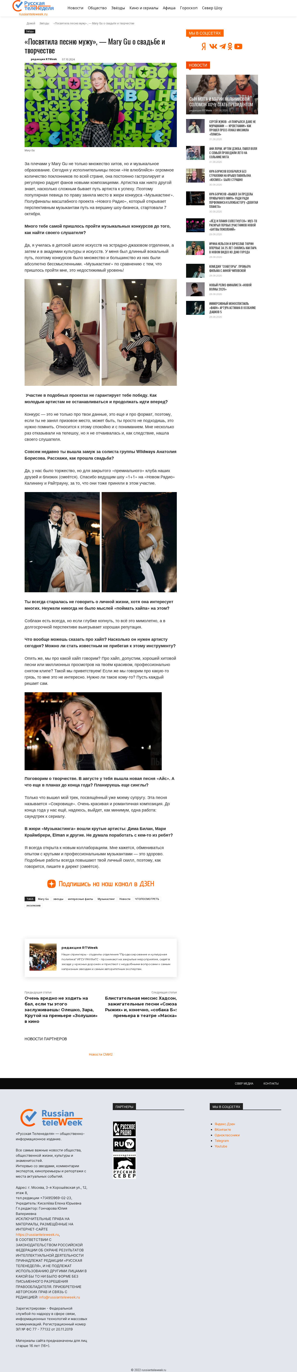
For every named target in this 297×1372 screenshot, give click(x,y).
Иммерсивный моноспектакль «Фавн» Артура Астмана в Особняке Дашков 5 (232, 307)
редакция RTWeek (44, 59)
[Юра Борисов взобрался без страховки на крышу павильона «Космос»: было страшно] (195, 176)
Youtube (221, 1146)
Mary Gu (43, 899)
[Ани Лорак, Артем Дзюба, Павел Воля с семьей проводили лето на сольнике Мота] (195, 153)
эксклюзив (33, 905)
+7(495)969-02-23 (55, 1198)
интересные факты (80, 899)
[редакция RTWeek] (43, 958)
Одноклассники (227, 1135)
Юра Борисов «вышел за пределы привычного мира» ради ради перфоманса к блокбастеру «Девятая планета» (233, 200)
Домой (31, 23)
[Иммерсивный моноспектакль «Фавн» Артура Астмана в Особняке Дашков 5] (195, 308)
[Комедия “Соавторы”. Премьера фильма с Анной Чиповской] (195, 271)
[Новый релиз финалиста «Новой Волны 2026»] (195, 289)
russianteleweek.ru (33, 14)
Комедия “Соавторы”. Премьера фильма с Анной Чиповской (230, 268)
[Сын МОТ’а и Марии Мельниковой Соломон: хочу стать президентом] (222, 94)
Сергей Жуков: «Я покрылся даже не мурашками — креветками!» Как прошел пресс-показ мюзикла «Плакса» (232, 127)
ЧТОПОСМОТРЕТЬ (147, 899)
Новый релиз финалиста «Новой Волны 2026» (230, 287)
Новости (124, 899)
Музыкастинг (106, 899)
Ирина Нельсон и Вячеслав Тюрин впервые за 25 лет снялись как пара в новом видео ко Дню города (232, 247)
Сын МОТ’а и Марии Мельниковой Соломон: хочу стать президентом (221, 101)
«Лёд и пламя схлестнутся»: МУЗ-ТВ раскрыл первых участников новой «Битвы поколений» (233, 225)
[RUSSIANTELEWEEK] (33, 6)
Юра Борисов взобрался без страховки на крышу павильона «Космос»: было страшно (230, 175)
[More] (110, 918)
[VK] (67, 918)
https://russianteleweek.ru (37, 1234)
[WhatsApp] (99, 918)
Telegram (222, 1141)
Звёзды (44, 23)
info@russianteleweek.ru (59, 1297)
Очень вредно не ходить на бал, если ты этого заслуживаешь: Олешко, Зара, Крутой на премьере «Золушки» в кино (61, 1010)
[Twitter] (78, 918)
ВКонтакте (223, 1129)
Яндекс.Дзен (225, 1124)
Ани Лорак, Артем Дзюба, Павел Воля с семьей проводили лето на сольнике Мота (233, 152)
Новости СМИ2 (101, 1054)
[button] (279, 8)
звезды (58, 899)
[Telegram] (88, 918)
